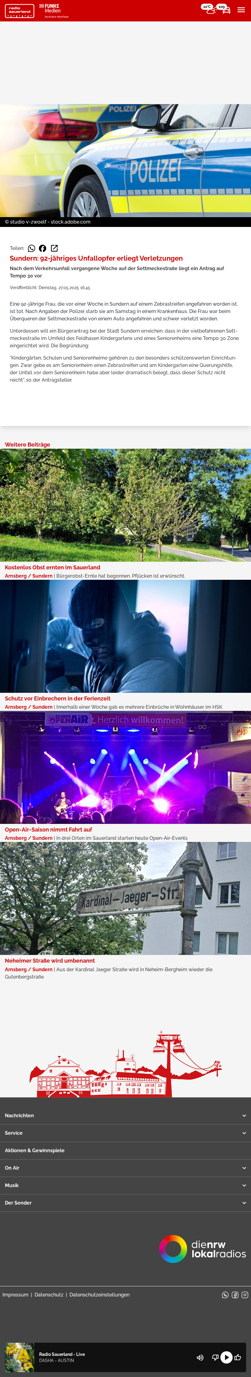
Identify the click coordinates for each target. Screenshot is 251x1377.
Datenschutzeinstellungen (99, 1295)
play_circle (226, 1357)
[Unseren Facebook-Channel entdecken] (235, 1295)
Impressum (15, 1295)
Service (14, 1133)
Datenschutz (49, 1295)
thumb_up (237, 1357)
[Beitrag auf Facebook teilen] (42, 248)
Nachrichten (19, 1116)
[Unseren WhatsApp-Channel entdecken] (225, 1295)
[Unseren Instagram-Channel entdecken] (245, 1295)
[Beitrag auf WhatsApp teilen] (31, 248)
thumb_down (215, 1357)
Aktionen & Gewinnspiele (35, 1150)
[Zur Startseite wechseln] (19, 11)
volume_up (200, 1357)
